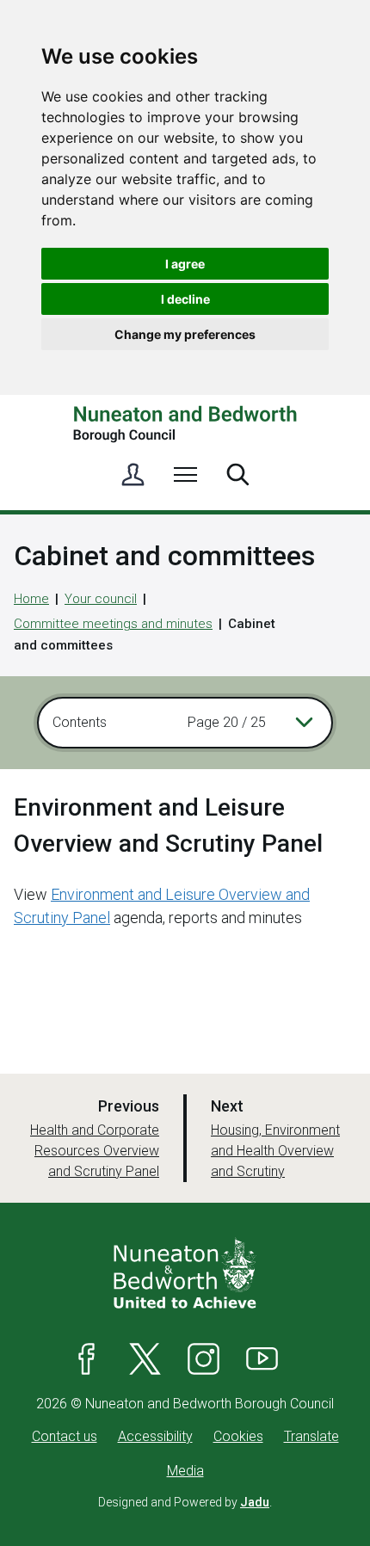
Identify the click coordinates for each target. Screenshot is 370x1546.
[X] (145, 1359)
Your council (101, 599)
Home (31, 599)
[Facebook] (87, 1359)
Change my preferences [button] (185, 334)
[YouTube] (262, 1359)
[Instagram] (204, 1359)
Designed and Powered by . (185, 1502)
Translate (311, 1436)
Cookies (238, 1436)
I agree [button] (185, 263)
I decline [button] (185, 299)
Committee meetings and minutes (113, 623)
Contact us (64, 1436)
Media (185, 1471)
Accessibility (155, 1436)
